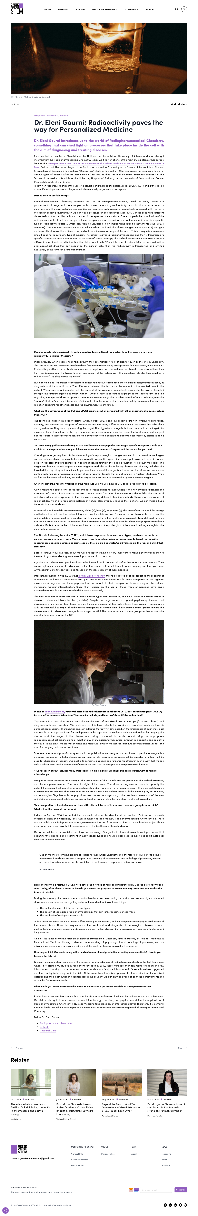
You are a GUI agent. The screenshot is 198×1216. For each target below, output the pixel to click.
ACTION (150, 9)
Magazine (39, 115)
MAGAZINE (63, 9)
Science (64, 115)
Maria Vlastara (179, 104)
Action (164, 1159)
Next (180, 1048)
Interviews (52, 115)
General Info (77, 1153)
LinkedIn (44, 1027)
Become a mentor (79, 1159)
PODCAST (80, 9)
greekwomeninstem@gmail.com (37, 1158)
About (134, 1153)
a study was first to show (91, 575)
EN (184, 9)
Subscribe (180, 1189)
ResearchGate (48, 1030)
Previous (19, 1048)
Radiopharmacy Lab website (56, 1023)
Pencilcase (66, 1205)
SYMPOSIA (130, 9)
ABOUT (47, 9)
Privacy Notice (108, 1153)
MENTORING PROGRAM (103, 9)
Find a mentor (77, 1165)
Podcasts (166, 1165)
